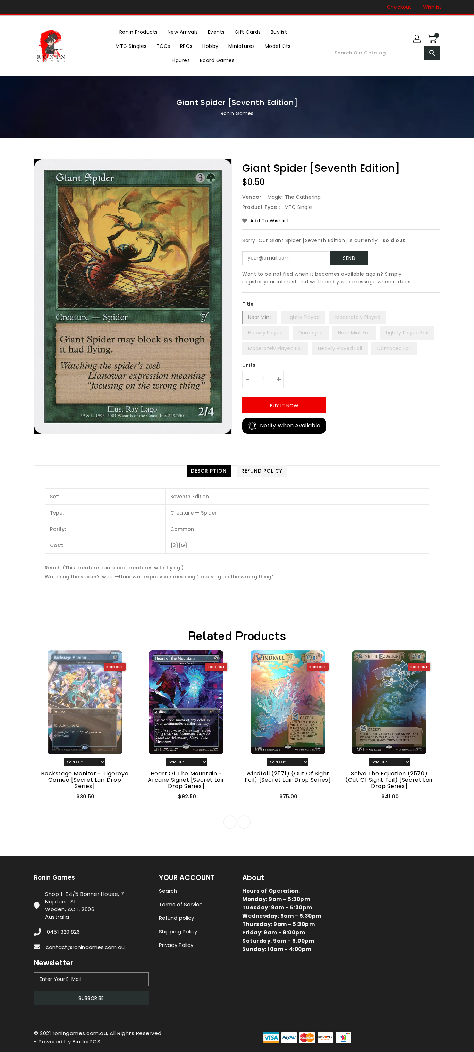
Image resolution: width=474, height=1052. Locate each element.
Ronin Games (237, 113)
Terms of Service (181, 904)
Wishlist (432, 6)
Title (248, 303)
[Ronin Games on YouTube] (50, 7)
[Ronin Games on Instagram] (37, 7)
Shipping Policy (178, 931)
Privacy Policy (176, 945)
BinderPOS (87, 1041)
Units (249, 365)
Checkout (399, 6)
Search (168, 890)
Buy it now (284, 405)
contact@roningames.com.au (85, 947)
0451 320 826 (63, 931)
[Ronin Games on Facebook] (24, 7)
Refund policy (176, 918)
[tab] (209, 471)
